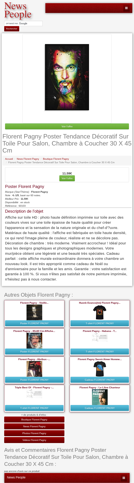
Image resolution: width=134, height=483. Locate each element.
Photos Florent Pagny (34, 433)
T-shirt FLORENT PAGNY (100, 323)
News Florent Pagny (34, 426)
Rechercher (11, 29)
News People (16, 477)
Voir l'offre (67, 126)
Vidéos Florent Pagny (34, 440)
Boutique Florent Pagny (34, 419)
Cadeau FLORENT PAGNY (100, 379)
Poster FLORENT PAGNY (34, 323)
